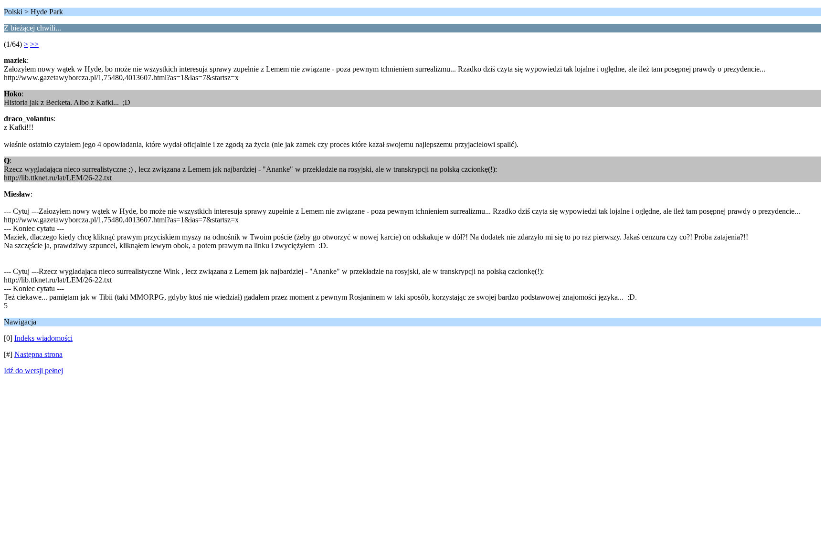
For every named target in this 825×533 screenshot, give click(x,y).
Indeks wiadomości (43, 338)
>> (34, 44)
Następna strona (38, 354)
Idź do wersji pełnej (33, 370)
